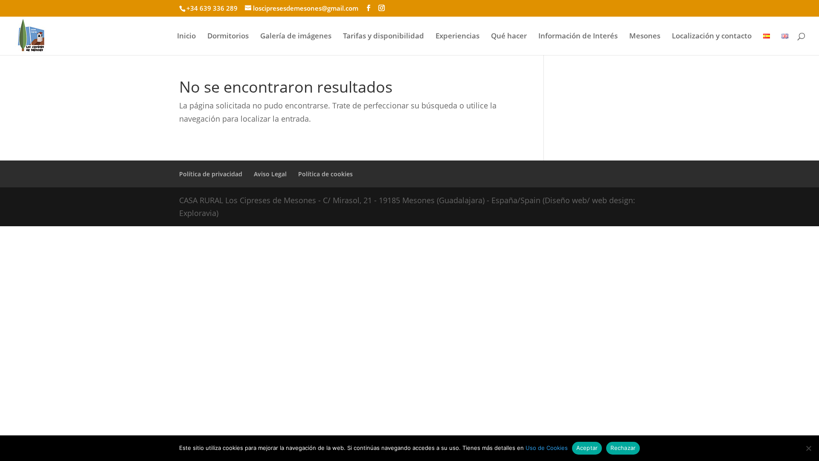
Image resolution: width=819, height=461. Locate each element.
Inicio (186, 37)
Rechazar (623, 447)
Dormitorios (228, 37)
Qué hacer (509, 37)
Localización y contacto (712, 37)
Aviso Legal (270, 174)
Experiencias (457, 37)
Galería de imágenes (295, 37)
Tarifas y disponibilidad (383, 37)
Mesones (644, 37)
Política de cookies (325, 174)
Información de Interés (578, 37)
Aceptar (587, 447)
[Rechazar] (808, 448)
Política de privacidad (210, 174)
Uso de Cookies (547, 447)
